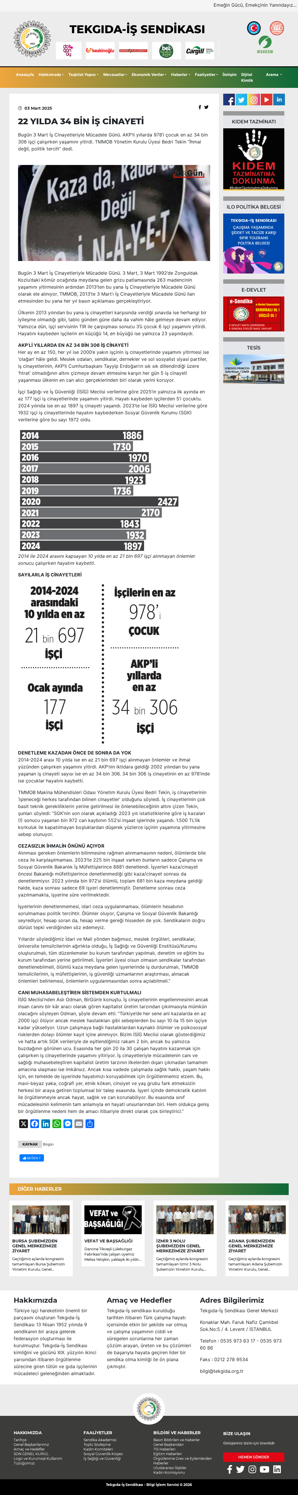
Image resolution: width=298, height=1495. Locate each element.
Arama (272, 74)
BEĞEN (33, 1158)
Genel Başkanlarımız (31, 1444)
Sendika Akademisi (100, 1440)
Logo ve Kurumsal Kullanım (38, 1458)
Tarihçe (20, 1440)
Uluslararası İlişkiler (170, 1468)
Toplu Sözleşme (97, 1444)
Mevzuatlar (114, 74)
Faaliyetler (205, 74)
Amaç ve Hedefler (29, 1449)
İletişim (230, 74)
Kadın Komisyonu (169, 1472)
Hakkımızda (50, 74)
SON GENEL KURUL (31, 1454)
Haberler (179, 74)
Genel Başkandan (168, 1444)
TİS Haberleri (164, 1449)
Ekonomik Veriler (148, 74)
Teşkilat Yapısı (82, 74)
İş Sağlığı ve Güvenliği (102, 1458)
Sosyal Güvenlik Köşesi (103, 1454)
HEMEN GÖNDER (253, 1457)
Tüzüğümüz (24, 1463)
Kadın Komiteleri (98, 1449)
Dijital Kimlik (247, 77)
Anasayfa (25, 74)
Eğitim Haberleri (167, 1454)
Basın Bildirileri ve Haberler (176, 1440)
